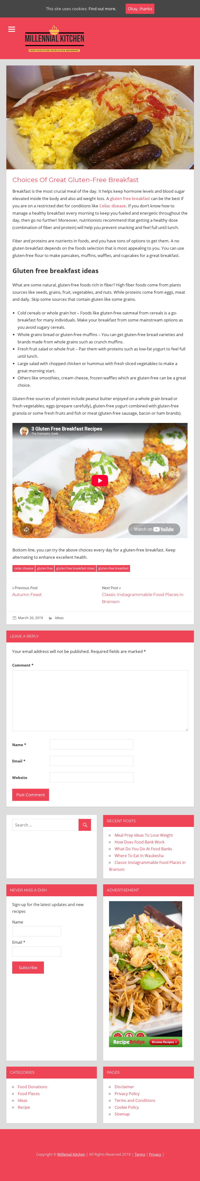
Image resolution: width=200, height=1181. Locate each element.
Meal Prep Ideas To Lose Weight (144, 835)
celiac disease (23, 568)
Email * (18, 942)
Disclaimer (124, 1086)
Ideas (59, 617)
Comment (22, 665)
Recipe (24, 1107)
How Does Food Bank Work (139, 842)
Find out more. (103, 8)
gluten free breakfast (130, 198)
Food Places (29, 1093)
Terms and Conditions (135, 1100)
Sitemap (122, 1114)
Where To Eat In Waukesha (139, 855)
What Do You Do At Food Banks (143, 848)
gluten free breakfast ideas (75, 568)
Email (18, 761)
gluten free (45, 568)
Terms (140, 1154)
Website (19, 777)
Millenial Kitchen (71, 1154)
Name (19, 744)
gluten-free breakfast (113, 568)
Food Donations (32, 1086)
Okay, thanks (140, 8)
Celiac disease (112, 206)
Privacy (155, 1154)
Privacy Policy (127, 1093)
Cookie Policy (127, 1107)
